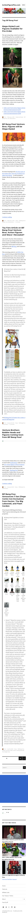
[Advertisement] (14, 789)
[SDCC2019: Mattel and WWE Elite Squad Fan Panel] (14, 832)
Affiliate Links (5, 892)
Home (4, 886)
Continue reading (7, 217)
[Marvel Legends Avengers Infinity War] (14, 867)
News (17, 220)
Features (4, 889)
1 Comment (17, 222)
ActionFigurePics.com (11, 5)
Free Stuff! (5, 902)
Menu (23, 4)
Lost (8, 118)
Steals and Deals (19, 117)
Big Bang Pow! (14, 470)
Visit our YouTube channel (9, 879)
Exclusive (8, 750)
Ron (5, 117)
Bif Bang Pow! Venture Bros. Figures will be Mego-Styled (13, 126)
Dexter (3, 222)
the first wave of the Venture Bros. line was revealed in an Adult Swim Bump (13, 173)
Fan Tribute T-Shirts (7, 895)
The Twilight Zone (6, 751)
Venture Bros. (13, 118)
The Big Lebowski (20, 750)
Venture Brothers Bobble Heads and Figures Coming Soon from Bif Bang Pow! (12, 433)
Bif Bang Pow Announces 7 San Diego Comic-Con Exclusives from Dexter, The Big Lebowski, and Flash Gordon (14, 500)
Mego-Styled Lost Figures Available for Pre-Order (12, 28)
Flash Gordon (13, 750)
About (4, 899)
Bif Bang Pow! (22, 220)
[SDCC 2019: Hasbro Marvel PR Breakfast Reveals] (14, 849)
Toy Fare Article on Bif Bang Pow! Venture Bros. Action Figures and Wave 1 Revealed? (13, 231)
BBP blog (13, 246)
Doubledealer (13, 462)
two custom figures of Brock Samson (14, 464)
